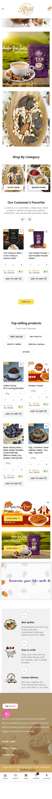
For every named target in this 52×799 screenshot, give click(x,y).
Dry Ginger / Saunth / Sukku (38, 387)
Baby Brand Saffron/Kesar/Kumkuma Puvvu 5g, (38, 256)
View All (26, 302)
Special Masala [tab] (36, 344)
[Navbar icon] (3, 9)
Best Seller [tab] (17, 336)
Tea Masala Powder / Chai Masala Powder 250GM (13, 256)
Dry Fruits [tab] (36, 336)
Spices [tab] (26, 352)
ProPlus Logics (27, 769)
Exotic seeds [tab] (14, 344)
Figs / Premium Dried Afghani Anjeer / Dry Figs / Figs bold (13, 450)
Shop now (12, 518)
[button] (23, 24)
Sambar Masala (10, 385)
